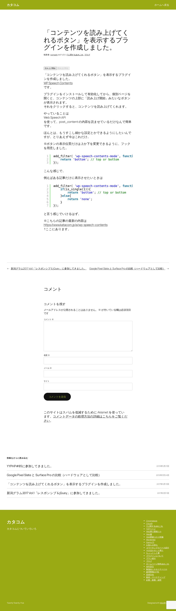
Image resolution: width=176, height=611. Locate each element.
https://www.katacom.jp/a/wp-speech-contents (76, 225)
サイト (47, 381)
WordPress (164, 603)
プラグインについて (154, 555)
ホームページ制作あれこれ (157, 564)
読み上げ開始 (50, 68)
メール (48, 368)
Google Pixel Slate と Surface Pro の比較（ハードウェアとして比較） (127, 268)
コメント (49, 319)
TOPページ (150, 529)
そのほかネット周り (154, 550)
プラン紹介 (151, 558)
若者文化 (150, 574)
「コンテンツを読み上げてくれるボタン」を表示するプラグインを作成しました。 (64, 484)
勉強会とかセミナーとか (156, 569)
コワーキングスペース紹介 (157, 547)
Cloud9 (149, 523)
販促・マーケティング (155, 577)
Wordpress (150, 539)
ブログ (87, 54)
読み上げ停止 (63, 68)
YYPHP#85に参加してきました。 (30, 466)
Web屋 (149, 534)
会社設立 (150, 566)
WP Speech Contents (58, 83)
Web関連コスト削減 (154, 537)
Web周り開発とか (153, 531)
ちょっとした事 (153, 553)
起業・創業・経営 (153, 580)
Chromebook (151, 520)
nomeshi (54, 54)
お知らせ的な (152, 545)
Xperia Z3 (150, 542)
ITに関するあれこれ (75, 54)
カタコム (13, 5)
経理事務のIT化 (152, 572)
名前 (47, 355)
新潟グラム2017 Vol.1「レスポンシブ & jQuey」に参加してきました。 (48, 268)
